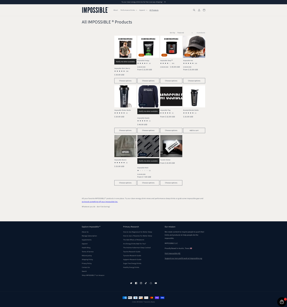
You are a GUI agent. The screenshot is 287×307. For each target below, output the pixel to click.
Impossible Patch (143, 168)
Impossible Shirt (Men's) (122, 68)
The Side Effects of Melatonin (133, 240)
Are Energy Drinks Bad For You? (134, 244)
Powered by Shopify (149, 302)
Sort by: (172, 33)
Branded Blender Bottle (191, 110)
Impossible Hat (188, 60)
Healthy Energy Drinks (131, 267)
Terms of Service (88, 252)
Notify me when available (125, 61)
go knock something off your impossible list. (100, 201)
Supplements (87, 240)
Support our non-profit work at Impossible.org (183, 258)
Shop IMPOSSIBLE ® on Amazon (93, 275)
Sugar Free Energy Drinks (132, 263)
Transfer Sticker (165, 160)
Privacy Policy (87, 263)
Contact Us (86, 267)
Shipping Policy (87, 259)
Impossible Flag (165, 110)
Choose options (125, 81)
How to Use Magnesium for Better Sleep (137, 232)
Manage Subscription (89, 236)
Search (84, 271)
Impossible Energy (143, 60)
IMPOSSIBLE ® (140, 302)
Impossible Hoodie (143, 118)
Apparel (85, 244)
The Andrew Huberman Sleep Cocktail (137, 248)
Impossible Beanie (120, 160)
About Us (85, 232)
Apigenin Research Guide (132, 259)
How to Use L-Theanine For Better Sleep (137, 236)
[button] (128, 10)
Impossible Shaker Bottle (122, 110)
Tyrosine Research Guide (132, 256)
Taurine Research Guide (131, 252)
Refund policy (87, 256)
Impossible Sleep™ (166, 60)
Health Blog (86, 248)
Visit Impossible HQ (172, 253)
